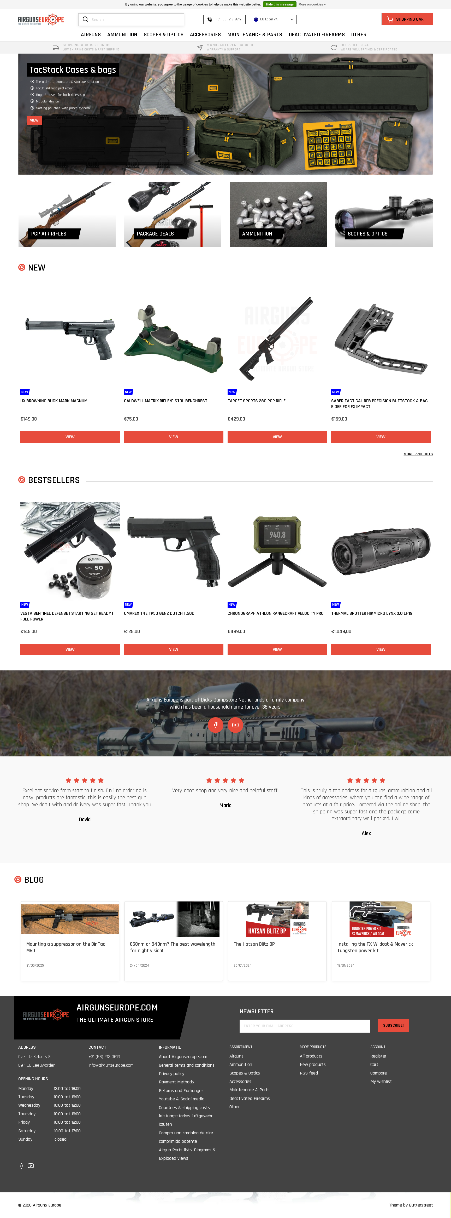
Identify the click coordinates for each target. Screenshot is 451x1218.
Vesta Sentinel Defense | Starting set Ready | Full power (66, 616)
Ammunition (240, 1064)
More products (418, 454)
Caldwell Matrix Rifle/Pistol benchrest (165, 401)
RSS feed (309, 1073)
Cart (374, 1064)
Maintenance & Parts (249, 1090)
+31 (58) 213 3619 (104, 1057)
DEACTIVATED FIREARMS (317, 34)
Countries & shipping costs (184, 1108)
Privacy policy (171, 1074)
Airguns (236, 1056)
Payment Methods (176, 1082)
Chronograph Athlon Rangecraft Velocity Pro (276, 613)
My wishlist (381, 1081)
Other (234, 1107)
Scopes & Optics (244, 1073)
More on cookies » (312, 4)
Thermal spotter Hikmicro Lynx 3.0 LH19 (371, 613)
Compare (378, 1073)
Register (378, 1056)
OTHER (358, 34)
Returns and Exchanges (181, 1091)
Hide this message (280, 4)
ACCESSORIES (205, 34)
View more (34, 972)
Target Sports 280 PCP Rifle (257, 401)
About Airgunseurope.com (183, 1057)
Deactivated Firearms (249, 1098)
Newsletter (257, 1011)
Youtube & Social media (181, 1099)
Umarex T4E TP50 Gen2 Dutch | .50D (159, 613)
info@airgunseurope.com (111, 1065)
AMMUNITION (122, 34)
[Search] (85, 19)
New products (313, 1064)
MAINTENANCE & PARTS (254, 34)
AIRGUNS (91, 34)
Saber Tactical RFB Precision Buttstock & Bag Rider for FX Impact (379, 404)
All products (311, 1056)
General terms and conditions (187, 1065)
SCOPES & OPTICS (163, 34)
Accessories (240, 1081)
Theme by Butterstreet (411, 1205)
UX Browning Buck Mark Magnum (53, 401)
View (34, 107)
